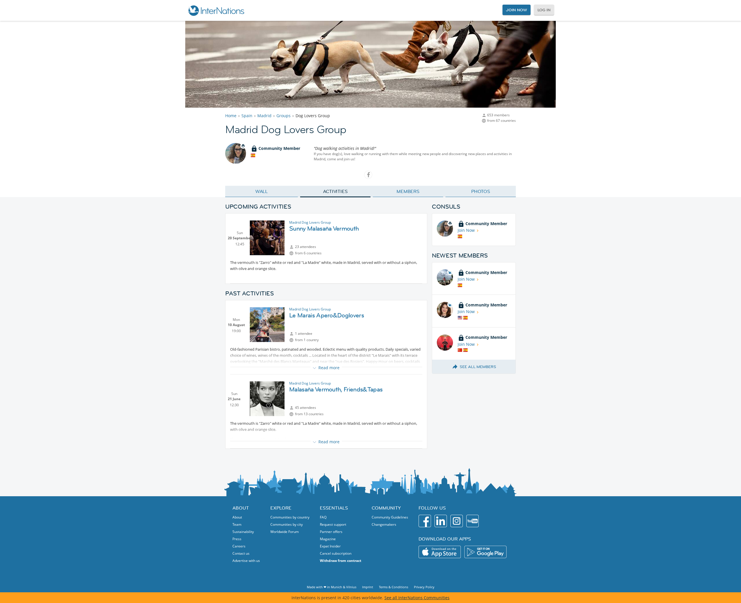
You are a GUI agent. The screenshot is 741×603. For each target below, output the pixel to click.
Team (236, 524)
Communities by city (286, 524)
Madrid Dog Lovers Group (310, 222)
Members (408, 191)
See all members (478, 366)
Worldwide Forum (284, 531)
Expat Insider (330, 546)
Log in (544, 9)
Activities (335, 191)
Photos (480, 191)
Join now (516, 9)
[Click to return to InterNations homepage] (216, 10)
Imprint (367, 587)
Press (236, 538)
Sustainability (243, 531)
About (237, 517)
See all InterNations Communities (417, 597)
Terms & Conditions (393, 587)
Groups (283, 115)
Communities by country (289, 517)
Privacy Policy (424, 587)
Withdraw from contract (340, 560)
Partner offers (331, 531)
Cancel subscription (335, 553)
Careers (238, 546)
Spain (246, 115)
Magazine (328, 538)
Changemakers (384, 524)
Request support (333, 524)
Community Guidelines (390, 517)
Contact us (241, 553)
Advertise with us (246, 560)
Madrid (264, 115)
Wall (261, 191)
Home (230, 115)
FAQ (323, 517)
